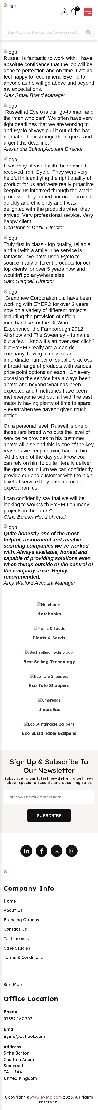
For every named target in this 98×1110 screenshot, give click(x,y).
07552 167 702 (18, 1018)
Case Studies (17, 948)
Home (10, 901)
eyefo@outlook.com (24, 1036)
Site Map (13, 984)
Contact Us (15, 929)
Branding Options (21, 919)
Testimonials (16, 938)
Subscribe (49, 815)
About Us (13, 910)
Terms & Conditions (23, 957)
